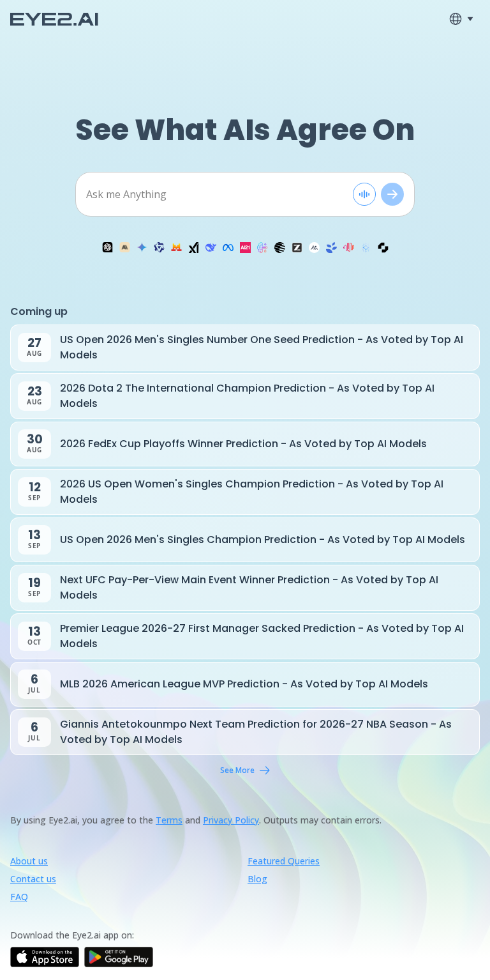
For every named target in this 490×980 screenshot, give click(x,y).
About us (29, 861)
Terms (169, 820)
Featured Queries (284, 861)
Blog (257, 879)
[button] (107, 247)
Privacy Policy (231, 820)
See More (237, 770)
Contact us (33, 879)
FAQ (19, 897)
